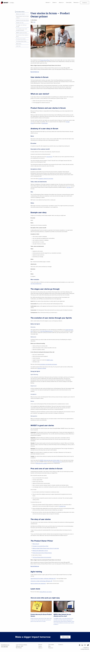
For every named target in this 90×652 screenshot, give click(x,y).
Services (48, 2)
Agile (34, 22)
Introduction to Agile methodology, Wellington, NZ (41, 581)
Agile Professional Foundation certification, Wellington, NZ (43, 578)
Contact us (84, 2)
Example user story (19, 22)
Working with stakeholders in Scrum (40, 550)
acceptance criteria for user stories (45, 178)
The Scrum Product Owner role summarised (42, 557)
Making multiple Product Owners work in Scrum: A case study (46, 548)
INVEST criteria (50, 360)
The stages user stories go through (21, 26)
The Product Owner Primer (21, 41)
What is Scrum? (36, 543)
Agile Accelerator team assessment (38, 583)
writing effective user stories (46, 591)
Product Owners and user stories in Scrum (22, 17)
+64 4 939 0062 (4, 646)
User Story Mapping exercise (46, 331)
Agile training (18, 43)
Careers (54, 2)
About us (61, 2)
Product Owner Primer (45, 60)
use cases (69, 187)
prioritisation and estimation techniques (48, 364)
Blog (49, 646)
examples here (62, 506)
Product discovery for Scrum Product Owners (42, 552)
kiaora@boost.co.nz (5, 644)
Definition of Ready (42, 368)
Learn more (18, 46)
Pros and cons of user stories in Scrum (22, 36)
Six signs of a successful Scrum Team (40, 546)
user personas (49, 156)
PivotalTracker (45, 123)
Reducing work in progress (41, 463)
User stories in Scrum (20, 11)
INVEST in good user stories (21, 32)
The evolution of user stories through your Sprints (21, 29)
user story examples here (36, 283)
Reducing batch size (57, 461)
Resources (76, 2)
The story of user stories (21, 38)
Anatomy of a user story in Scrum (22, 20)
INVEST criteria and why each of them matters (50, 460)
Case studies (68, 2)
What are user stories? (20, 14)
